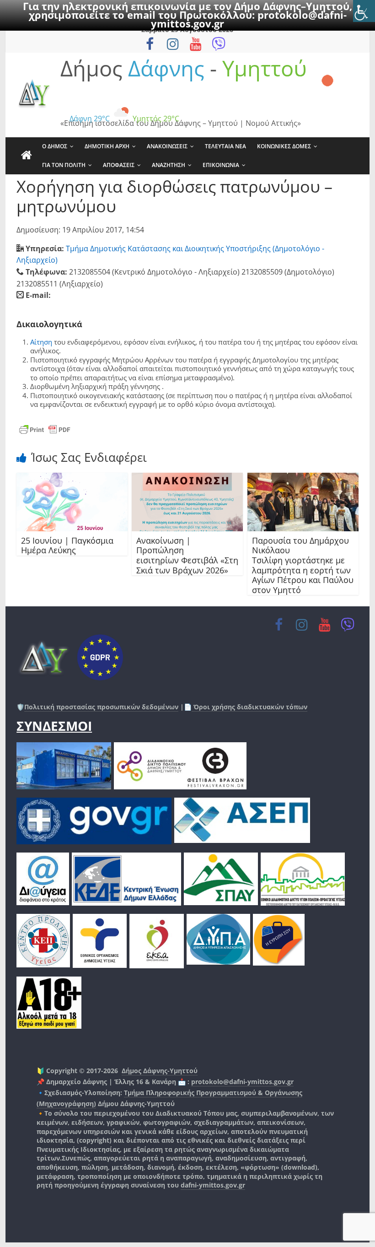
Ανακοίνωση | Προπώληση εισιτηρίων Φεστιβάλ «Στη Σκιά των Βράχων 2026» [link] (187, 555)
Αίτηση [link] (41, 341)
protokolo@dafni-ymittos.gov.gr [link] (242, 1081)
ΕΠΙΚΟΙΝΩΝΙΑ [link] (221, 165)
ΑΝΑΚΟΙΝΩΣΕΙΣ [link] (167, 146)
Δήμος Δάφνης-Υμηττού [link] (160, 1070)
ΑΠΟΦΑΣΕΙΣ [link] (118, 165)
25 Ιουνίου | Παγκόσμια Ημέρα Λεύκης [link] (67, 545)
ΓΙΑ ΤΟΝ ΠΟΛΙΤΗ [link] (64, 165)
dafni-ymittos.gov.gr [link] (213, 1185)
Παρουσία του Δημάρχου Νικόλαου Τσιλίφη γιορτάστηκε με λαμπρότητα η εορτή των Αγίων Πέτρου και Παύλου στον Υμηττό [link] (303, 565)
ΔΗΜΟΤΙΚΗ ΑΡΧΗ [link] (107, 146)
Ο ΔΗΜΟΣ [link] (54, 146)
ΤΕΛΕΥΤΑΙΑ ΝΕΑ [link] (225, 146)
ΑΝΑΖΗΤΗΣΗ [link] (168, 165)
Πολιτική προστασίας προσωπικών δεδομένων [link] (101, 706)
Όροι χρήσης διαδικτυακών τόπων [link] (249, 706)
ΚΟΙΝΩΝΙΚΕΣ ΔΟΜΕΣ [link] (284, 146)
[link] (364, 11)
